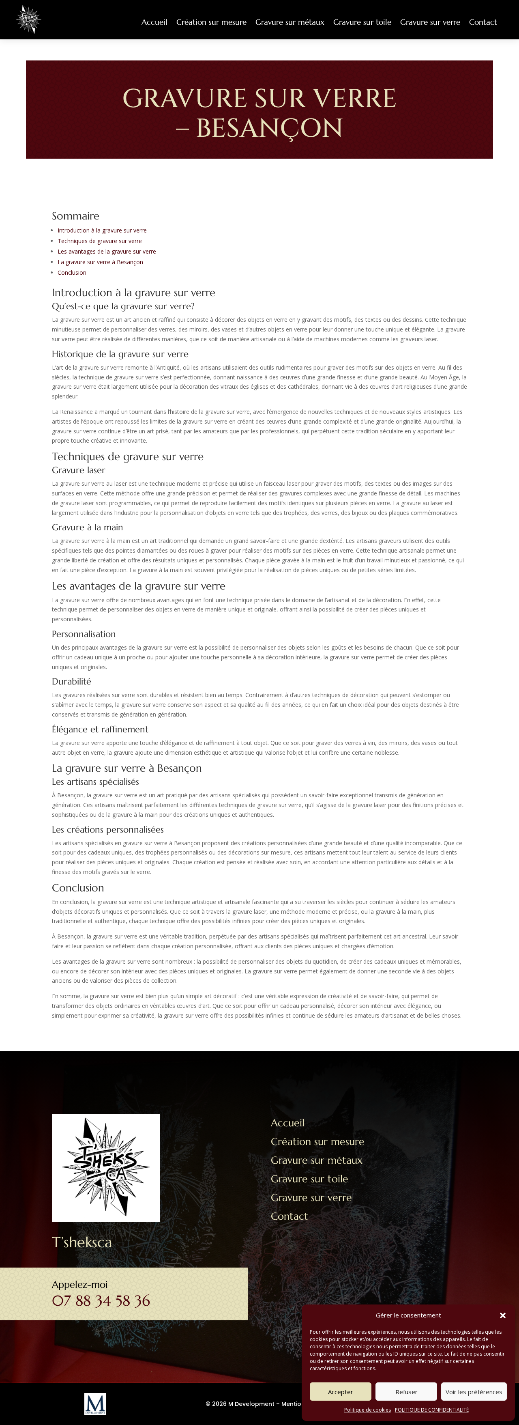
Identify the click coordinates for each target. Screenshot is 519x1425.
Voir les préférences (474, 1392)
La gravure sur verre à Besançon (100, 262)
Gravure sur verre (430, 22)
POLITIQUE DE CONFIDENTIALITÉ (432, 1409)
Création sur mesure (211, 22)
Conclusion (72, 272)
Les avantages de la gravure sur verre (107, 251)
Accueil (154, 22)
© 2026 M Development (240, 1404)
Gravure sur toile (362, 22)
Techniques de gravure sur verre (100, 241)
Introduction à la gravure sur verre (102, 230)
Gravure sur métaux (289, 22)
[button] (503, 1315)
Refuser (406, 1392)
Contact (483, 22)
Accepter (340, 1392)
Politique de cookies (367, 1409)
